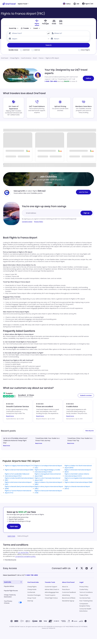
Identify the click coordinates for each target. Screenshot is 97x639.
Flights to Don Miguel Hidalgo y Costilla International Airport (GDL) (47, 471)
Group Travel (31, 598)
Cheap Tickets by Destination (10, 596)
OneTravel (4, 58)
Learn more (48, 182)
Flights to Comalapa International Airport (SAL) (48, 467)
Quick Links (7, 582)
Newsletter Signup (68, 601)
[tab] (37, 22)
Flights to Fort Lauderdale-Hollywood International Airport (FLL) (17, 475)
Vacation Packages (34, 595)
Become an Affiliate (68, 598)
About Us (65, 587)
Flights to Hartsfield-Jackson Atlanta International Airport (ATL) (77, 475)
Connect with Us (61, 568)
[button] (67, 4)
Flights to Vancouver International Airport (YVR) (48, 492)
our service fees (23, 552)
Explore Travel (22, 4)
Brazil (35, 58)
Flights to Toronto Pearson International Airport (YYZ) (18, 492)
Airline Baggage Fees (52, 592)
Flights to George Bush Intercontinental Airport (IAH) (48, 475)
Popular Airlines (9, 586)
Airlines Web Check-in (52, 589)
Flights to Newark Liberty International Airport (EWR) (19, 488)
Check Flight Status (51, 598)
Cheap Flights (14, 58)
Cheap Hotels (31, 589)
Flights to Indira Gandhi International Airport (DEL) (19, 479)
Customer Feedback (69, 592)
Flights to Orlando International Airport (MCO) (77, 488)
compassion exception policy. (25, 556)
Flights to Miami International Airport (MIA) (78, 482)
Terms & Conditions (86, 592)
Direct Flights (85, 50)
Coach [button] (35, 28)
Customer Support (51, 587)
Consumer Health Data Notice (85, 610)
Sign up (86, 213)
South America (26, 58)
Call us (88, 78)
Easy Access (10, 568)
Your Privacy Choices (8, 602)
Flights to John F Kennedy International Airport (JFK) (47, 479)
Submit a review (86, 395)
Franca (41, 58)
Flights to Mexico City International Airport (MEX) (48, 483)
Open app (14, 526)
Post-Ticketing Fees (86, 601)
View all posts (89, 430)
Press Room (66, 589)
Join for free (83, 192)
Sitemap (30, 601)
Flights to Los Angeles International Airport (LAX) (78, 479)
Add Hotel (26, 50)
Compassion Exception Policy (84, 605)
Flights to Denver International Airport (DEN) (19, 470)
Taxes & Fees (83, 595)
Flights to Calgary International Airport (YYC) (19, 466)
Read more (6, 445)
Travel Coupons (50, 595)
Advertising (66, 595)
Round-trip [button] (12, 28)
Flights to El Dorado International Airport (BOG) (78, 471)
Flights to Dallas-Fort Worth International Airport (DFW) (78, 467)
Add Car (37, 50)
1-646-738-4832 (51, 81)
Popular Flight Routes (11, 591)
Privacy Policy (38, 222)
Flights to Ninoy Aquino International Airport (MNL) (49, 488)
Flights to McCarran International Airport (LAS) (18, 483)
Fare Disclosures (10, 560)
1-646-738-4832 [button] (31, 575)
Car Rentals (31, 592)
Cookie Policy (83, 589)
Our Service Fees (84, 598)
